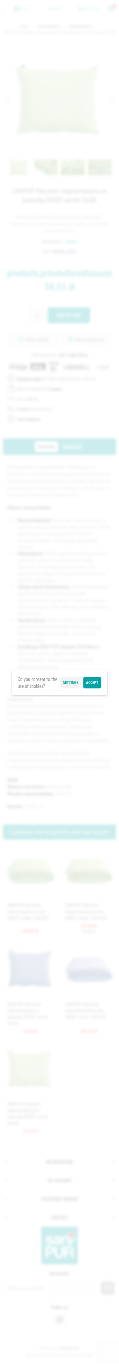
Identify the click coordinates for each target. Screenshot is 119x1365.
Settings (71, 682)
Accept (92, 682)
